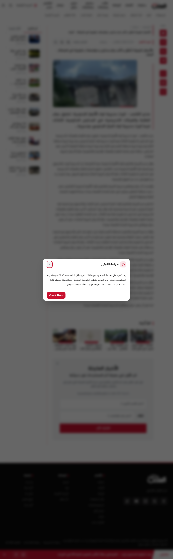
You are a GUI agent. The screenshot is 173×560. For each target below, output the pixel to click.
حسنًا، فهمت (56, 295)
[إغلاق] (49, 264)
